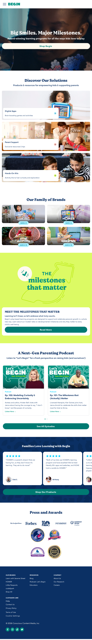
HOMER (9, 582)
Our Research (59, 582)
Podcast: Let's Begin (38, 582)
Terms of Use (11, 612)
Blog (31, 578)
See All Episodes (46, 426)
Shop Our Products (45, 492)
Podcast (8, 392)
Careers (57, 585)
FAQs (8, 601)
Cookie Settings (13, 616)
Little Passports (11, 585)
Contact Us (10, 604)
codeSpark (10, 588)
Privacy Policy (11, 608)
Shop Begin (46, 46)
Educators (33, 585)
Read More (46, 329)
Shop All (9, 592)
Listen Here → (10, 411)
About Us (57, 578)
